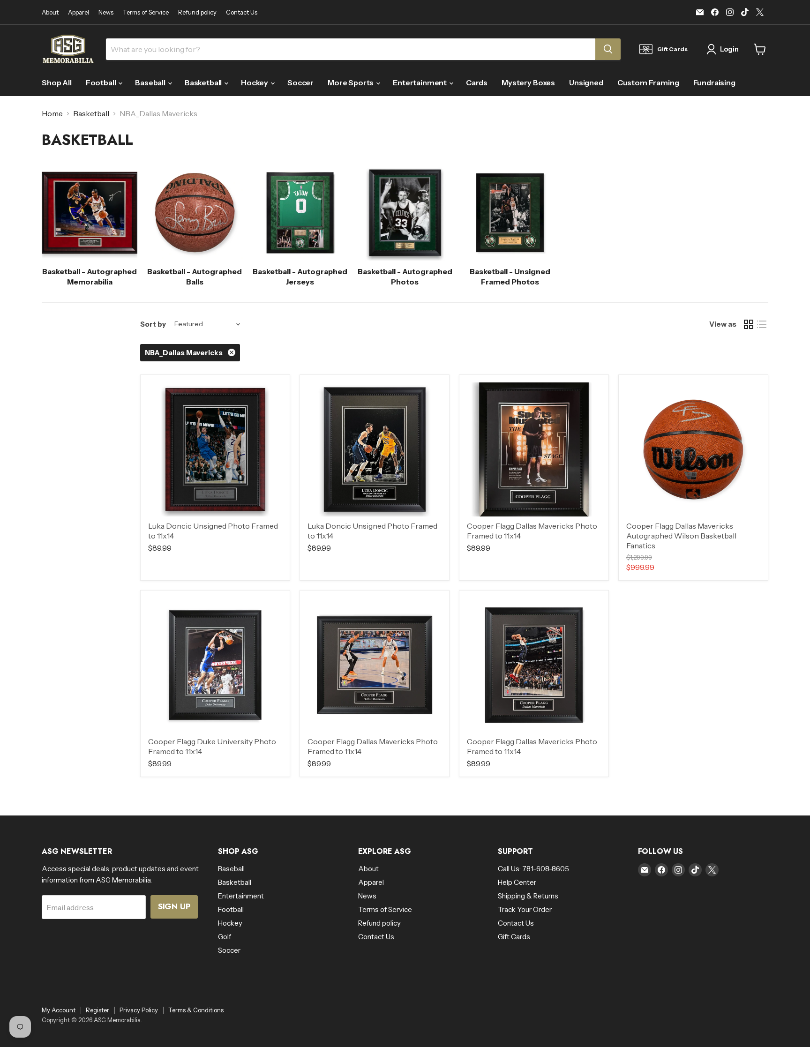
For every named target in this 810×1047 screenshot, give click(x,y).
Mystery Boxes (528, 82)
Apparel (78, 12)
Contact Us (241, 12)
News (105, 12)
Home (52, 113)
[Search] (608, 49)
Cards (477, 82)
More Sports (351, 82)
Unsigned (586, 82)
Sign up (174, 906)
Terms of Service (146, 12)
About (50, 12)
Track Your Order (525, 909)
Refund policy (197, 12)
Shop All (57, 82)
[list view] (761, 324)
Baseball (151, 82)
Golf (224, 936)
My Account (58, 1010)
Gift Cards (514, 936)
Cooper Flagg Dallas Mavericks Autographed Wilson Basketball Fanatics (681, 535)
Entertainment (420, 82)
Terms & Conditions (196, 1010)
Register (97, 1010)
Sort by (153, 324)
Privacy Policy (139, 1010)
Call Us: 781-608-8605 (533, 868)
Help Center (517, 882)
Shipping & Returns (528, 895)
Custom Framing (648, 82)
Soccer (300, 82)
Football (102, 82)
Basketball (204, 82)
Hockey (255, 82)
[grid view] (748, 324)
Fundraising (714, 82)
